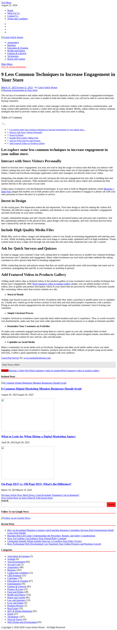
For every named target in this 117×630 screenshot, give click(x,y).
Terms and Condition (17, 18)
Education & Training (17, 48)
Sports (10, 614)
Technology (13, 56)
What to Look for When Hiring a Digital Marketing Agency (38, 436)
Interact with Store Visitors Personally (25, 132)
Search (4, 500)
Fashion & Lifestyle (16, 53)
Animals (11, 559)
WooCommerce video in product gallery (51, 284)
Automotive (13, 42)
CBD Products (14, 575)
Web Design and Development (22, 622)
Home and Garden (16, 59)
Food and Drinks (15, 592)
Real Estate (12, 608)
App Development (16, 561)
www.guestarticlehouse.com (37, 358)
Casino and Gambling (17, 572)
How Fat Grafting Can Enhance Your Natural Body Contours (36, 538)
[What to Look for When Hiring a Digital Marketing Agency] (27, 430)
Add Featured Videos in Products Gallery (27, 143)
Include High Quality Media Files (23, 138)
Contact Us (12, 16)
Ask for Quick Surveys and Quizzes (25, 140)
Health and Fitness (16, 50)
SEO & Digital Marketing (13, 67)
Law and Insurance (16, 600)
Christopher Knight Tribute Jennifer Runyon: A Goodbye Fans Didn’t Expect (44, 541)
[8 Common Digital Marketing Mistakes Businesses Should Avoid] (33, 383)
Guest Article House (47, 87)
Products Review (15, 605)
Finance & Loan (15, 589)
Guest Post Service (10, 358)
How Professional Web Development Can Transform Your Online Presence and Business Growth (54, 544)
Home (10, 10)
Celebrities (12, 578)
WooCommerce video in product (45, 370)
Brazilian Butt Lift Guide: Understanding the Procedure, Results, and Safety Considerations (51, 535)
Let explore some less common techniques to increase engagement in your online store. (47, 129)
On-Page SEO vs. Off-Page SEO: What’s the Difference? (36, 484)
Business (11, 45)
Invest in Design (16, 135)
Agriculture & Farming (18, 556)
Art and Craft (13, 564)
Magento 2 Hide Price (19, 370)
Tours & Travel (14, 619)
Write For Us (13, 13)
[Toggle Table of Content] (3, 124)
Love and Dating (15, 603)
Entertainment (14, 583)
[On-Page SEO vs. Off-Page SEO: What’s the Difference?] (27, 478)
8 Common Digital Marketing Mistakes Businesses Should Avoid (41, 388)
